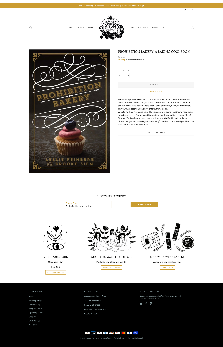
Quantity (123, 71)
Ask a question (156, 133)
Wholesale (143, 27)
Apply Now (167, 267)
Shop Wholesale (35, 309)
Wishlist (155, 27)
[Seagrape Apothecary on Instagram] (141, 303)
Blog (132, 27)
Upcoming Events (36, 313)
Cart (165, 27)
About (70, 27)
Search (31, 296)
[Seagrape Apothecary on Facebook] (146, 303)
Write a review (144, 205)
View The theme (111, 267)
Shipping (121, 60)
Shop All (80, 27)
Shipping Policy (35, 301)
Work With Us (34, 321)
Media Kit (33, 325)
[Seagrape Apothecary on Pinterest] (151, 303)
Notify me (155, 91)
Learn (90, 27)
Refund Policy (34, 305)
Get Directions (55, 272)
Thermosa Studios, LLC (135, 338)
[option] (111, 5)
